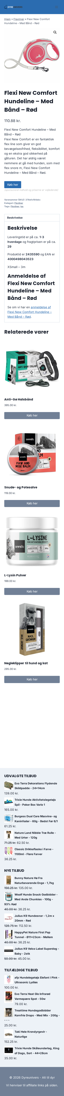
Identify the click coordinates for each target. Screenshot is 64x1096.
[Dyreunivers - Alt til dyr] (13, 7)
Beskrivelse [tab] (15, 217)
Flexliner (19, 19)
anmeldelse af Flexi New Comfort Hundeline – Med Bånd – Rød (29, 311)
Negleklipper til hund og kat (26, 663)
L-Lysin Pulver (15, 575)
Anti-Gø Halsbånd (18, 399)
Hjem (7, 19)
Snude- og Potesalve (20, 487)
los (21, 206)
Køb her (12, 184)
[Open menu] (56, 7)
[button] (55, 32)
